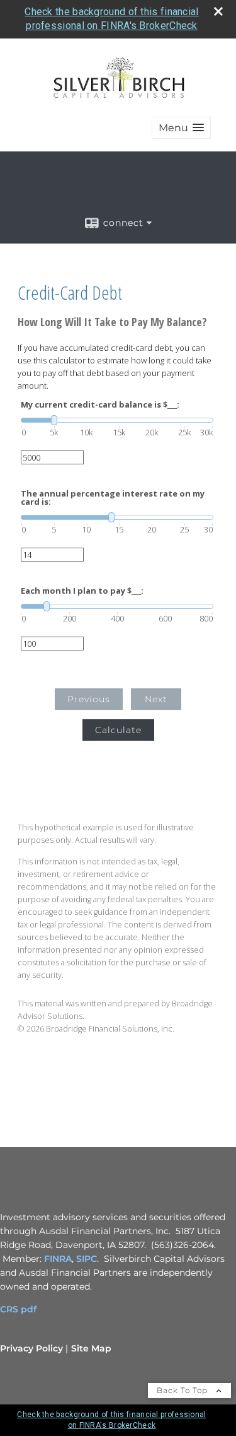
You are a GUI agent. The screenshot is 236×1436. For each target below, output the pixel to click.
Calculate (118, 730)
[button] (181, 128)
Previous (88, 699)
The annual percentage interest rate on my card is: (113, 498)
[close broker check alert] (218, 11)
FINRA (58, 1258)
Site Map (91, 1348)
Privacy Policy (31, 1348)
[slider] (117, 420)
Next (156, 699)
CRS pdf (18, 1309)
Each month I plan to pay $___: (82, 591)
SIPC (86, 1258)
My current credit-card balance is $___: (100, 405)
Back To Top (183, 1390)
